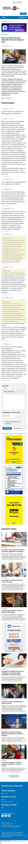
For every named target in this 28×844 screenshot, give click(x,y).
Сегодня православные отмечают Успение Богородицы (12, 611)
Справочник (22, 17)
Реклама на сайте (9, 805)
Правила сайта (4, 793)
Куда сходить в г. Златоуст (7, 801)
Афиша (3, 799)
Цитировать (6, 115)
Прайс (2, 807)
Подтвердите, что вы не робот (12, 412)
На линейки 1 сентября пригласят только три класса (12, 581)
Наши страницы (8, 790)
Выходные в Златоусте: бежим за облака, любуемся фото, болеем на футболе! (12, 733)
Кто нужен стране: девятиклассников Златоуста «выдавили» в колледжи (13, 550)
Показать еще (14, 776)
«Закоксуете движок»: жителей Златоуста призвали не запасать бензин (12, 764)
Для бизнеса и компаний (12, 786)
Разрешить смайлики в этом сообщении (13, 422)
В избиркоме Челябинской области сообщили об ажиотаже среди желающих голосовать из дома (12, 672)
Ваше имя (6, 386)
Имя (2, 115)
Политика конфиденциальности (7, 823)
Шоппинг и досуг (8, 797)
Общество (5, 34)
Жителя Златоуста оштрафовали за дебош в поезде (12, 702)
